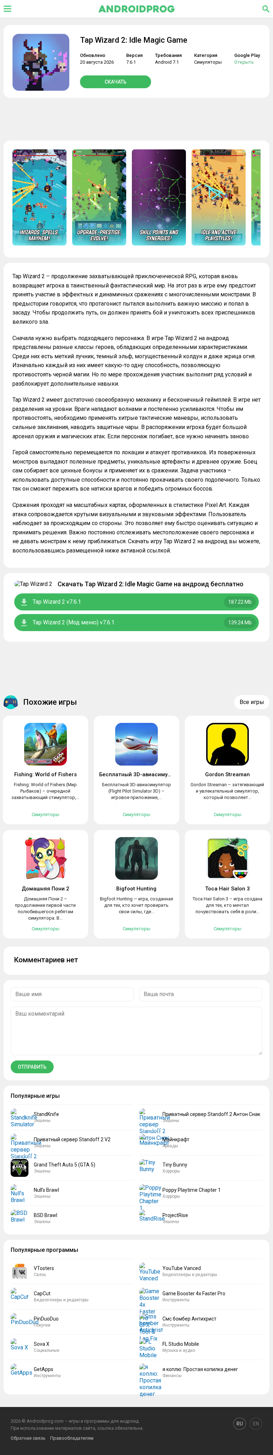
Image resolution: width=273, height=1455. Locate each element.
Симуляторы (208, 62)
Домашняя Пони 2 (45, 888)
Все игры (252, 702)
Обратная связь (28, 1438)
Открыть (244, 62)
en (256, 1424)
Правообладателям (71, 1438)
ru (239, 1424)
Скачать (116, 82)
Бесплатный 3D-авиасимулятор (141, 774)
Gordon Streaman (227, 774)
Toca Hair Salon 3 (227, 888)
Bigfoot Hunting (136, 888)
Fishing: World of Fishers (45, 774)
